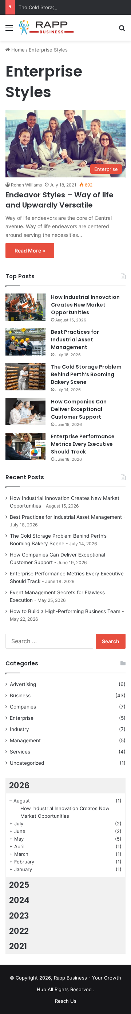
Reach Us (65, 1001)
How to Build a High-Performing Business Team (65, 611)
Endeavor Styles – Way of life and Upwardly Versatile (59, 200)
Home (17, 50)
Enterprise (21, 718)
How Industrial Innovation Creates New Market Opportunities (85, 304)
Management (25, 740)
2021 (18, 946)
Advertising (23, 684)
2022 (19, 931)
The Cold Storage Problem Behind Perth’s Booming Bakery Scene (86, 374)
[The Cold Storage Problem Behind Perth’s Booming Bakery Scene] (25, 376)
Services (20, 752)
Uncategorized (27, 763)
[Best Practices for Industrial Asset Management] (25, 342)
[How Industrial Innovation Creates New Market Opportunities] (25, 307)
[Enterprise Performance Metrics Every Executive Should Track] (25, 446)
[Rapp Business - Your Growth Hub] (47, 28)
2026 (19, 785)
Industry (19, 729)
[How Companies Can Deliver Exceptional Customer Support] (25, 411)
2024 (19, 900)
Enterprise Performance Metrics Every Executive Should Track (83, 444)
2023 (19, 915)
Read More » (30, 250)
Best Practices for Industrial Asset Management (75, 339)
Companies (23, 707)
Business (20, 695)
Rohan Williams (26, 185)
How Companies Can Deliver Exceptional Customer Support (79, 409)
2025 (19, 885)
